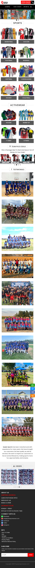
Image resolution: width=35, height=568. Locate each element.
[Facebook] (32, 392)
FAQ (3, 534)
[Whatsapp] (32, 385)
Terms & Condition (7, 538)
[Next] (33, 477)
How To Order (6, 532)
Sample (4, 536)
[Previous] (2, 477)
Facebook (6, 521)
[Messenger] (32, 388)
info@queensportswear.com (11, 518)
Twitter (5, 523)
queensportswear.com (22, 564)
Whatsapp (6, 516)
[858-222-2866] (32, 395)
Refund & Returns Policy (9, 541)
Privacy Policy (6, 540)
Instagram (6, 525)
